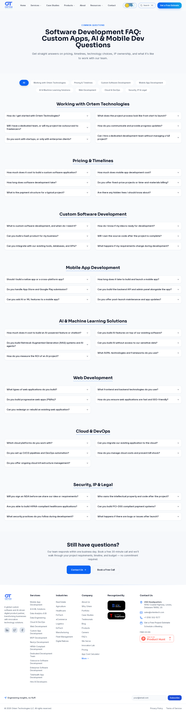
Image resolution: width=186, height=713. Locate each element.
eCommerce (61, 619)
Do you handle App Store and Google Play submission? (37, 289)
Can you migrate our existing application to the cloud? (127, 443)
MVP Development (38, 638)
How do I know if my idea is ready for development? (126, 226)
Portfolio (85, 610)
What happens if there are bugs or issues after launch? (128, 516)
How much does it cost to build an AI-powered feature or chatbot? (44, 332)
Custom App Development (36, 632)
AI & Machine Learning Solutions (54, 90)
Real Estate (61, 602)
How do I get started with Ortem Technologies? (33, 115)
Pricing (85, 650)
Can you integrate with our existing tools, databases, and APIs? (42, 246)
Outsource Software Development (39, 661)
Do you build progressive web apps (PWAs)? (31, 399)
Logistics (60, 624)
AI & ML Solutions (37, 609)
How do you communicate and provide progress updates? (129, 125)
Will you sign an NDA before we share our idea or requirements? (42, 496)
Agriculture (61, 606)
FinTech (59, 615)
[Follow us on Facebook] (22, 630)
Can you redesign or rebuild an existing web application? (38, 409)
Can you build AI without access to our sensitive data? (127, 342)
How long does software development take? (32, 182)
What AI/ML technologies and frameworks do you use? (127, 352)
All (24, 83)
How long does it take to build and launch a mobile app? (128, 279)
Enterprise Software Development (39, 668)
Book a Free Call (106, 569)
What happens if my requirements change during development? (133, 246)
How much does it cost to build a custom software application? (42, 172)
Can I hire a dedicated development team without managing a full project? (133, 137)
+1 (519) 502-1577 (152, 617)
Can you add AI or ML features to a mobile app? (33, 299)
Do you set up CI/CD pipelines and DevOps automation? (38, 453)
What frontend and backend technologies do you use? (127, 389)
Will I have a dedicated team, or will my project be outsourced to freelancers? (42, 127)
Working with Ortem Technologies (49, 83)
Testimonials (87, 619)
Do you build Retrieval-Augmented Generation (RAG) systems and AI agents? (45, 344)
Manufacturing (62, 632)
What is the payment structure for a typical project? (35, 192)
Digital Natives (62, 641)
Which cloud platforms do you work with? (29, 443)
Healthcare (61, 610)
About (83, 5)
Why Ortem (87, 606)
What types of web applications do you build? (32, 389)
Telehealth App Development (37, 676)
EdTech (59, 628)
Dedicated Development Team (41, 654)
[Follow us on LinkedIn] (7, 630)
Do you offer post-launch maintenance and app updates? (129, 299)
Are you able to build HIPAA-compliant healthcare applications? (42, 506)
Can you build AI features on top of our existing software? (129, 332)
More (84, 658)
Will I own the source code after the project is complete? (129, 236)
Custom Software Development (116, 83)
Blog (84, 624)
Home (23, 5)
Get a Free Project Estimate (157, 622)
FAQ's (84, 637)
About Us (86, 602)
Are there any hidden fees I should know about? (124, 192)
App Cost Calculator (91, 654)
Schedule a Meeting (153, 626)
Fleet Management (64, 637)
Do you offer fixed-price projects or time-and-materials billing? (132, 182)
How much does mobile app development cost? (124, 172)
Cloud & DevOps (112, 90)
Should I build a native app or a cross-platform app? (35, 279)
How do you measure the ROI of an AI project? (33, 356)
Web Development (87, 90)
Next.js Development (39, 642)
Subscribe (174, 698)
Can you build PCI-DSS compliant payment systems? (126, 506)
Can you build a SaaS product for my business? (32, 236)
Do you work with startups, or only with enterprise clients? (39, 139)
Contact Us (77, 569)
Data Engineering (37, 618)
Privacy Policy (156, 708)
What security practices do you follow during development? (40, 516)
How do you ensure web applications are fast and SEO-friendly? (132, 399)
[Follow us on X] (14, 630)
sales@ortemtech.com (154, 612)
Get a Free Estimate (169, 5)
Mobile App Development (151, 83)
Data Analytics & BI (38, 613)
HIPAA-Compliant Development (37, 647)
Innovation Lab (88, 645)
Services (35, 5)
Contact (112, 5)
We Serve (86, 641)
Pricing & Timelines (83, 83)
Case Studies (52, 5)
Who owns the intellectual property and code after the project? (133, 496)
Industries (62, 595)
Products (68, 5)
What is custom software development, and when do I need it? (41, 226)
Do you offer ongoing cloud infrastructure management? (38, 463)
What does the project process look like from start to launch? (131, 115)
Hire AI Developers (38, 682)
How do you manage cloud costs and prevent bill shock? (128, 453)
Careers (85, 632)
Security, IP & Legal (138, 90)
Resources (95, 5)
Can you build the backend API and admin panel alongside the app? (134, 289)
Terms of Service (174, 708)
